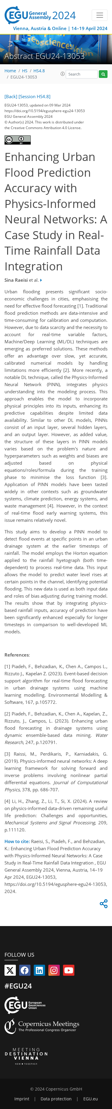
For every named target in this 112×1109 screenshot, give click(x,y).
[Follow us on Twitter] (10, 972)
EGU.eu (90, 1099)
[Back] (10, 96)
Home (10, 70)
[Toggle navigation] (100, 15)
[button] (63, 73)
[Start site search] (103, 74)
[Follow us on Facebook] (24, 972)
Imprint (21, 1099)
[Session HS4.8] (34, 96)
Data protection (56, 1099)
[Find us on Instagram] (54, 972)
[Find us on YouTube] (68, 972)
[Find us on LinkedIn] (39, 972)
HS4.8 (39, 70)
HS (24, 70)
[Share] (103, 905)
